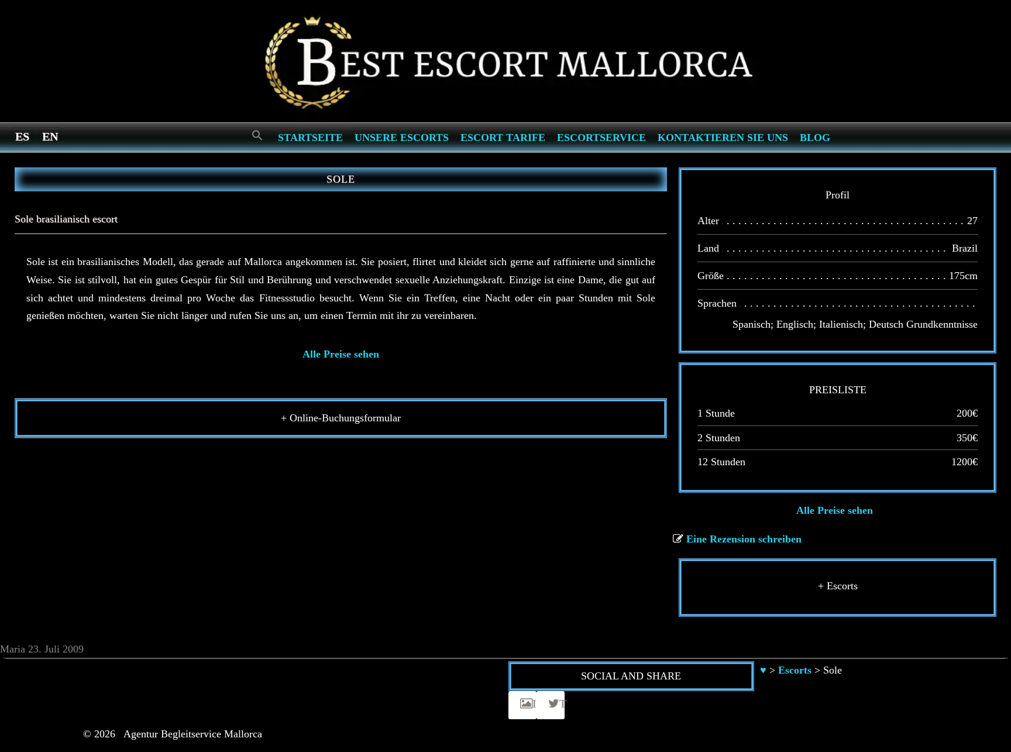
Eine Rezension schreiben (744, 539)
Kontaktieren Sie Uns (723, 137)
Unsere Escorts (402, 137)
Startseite (310, 137)
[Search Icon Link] (257, 136)
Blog (815, 137)
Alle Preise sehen (340, 354)
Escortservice (601, 137)
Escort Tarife (502, 137)
